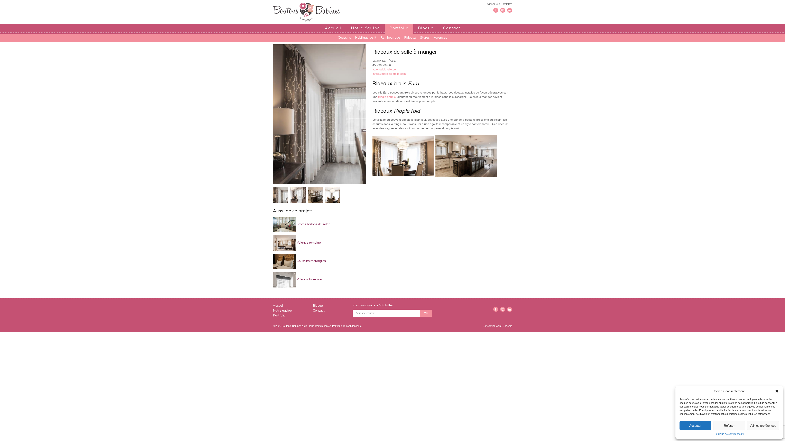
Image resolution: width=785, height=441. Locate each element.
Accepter (695, 425)
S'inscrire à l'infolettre (499, 4)
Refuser (729, 425)
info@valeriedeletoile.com (389, 73)
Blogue (426, 27)
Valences (440, 37)
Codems (507, 326)
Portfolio (399, 27)
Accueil (333, 27)
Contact (451, 27)
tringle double (387, 96)
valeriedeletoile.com (385, 69)
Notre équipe (365, 27)
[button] (777, 391)
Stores (425, 37)
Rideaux (410, 37)
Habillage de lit (365, 37)
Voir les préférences (763, 425)
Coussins (344, 37)
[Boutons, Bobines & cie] (306, 12)
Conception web (492, 326)
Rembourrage (390, 37)
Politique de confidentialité (729, 434)
